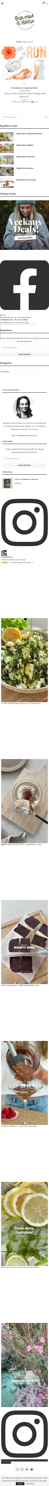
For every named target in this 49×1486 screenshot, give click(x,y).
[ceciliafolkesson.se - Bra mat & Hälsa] (15, 317)
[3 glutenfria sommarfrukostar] (7, 136)
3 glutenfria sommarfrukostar (29, 133)
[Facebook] (17, 1469)
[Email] (32, 1469)
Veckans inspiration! (24, 88)
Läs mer (24, 99)
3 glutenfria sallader (25, 145)
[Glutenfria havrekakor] (7, 183)
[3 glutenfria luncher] (7, 171)
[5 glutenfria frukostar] (7, 159)
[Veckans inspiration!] (24, 63)
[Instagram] (22, 1469)
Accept (20, 1484)
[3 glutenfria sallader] (7, 148)
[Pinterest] (27, 1469)
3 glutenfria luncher (25, 168)
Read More (30, 1483)
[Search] (47, 3)
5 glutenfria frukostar (25, 156)
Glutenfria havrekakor (26, 180)
